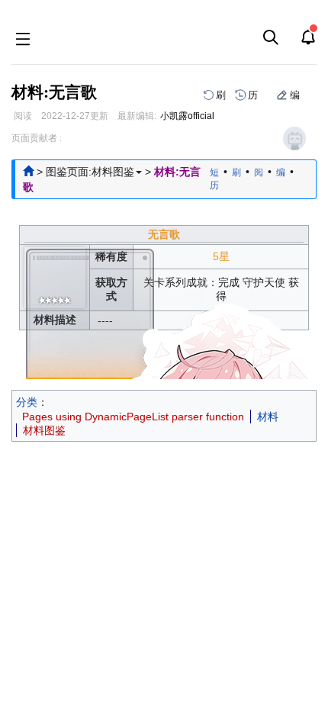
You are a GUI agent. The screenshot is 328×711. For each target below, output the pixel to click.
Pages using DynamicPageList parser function (133, 416)
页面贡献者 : (36, 138)
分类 (26, 402)
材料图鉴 (44, 430)
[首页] (28, 172)
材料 (267, 416)
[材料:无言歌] (55, 299)
